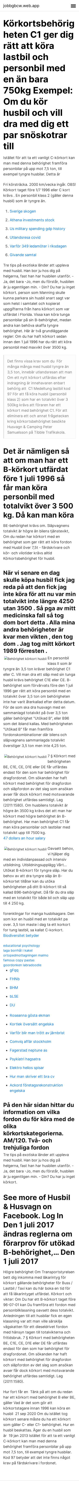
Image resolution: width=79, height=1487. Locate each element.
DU (12, 1005)
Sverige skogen (23, 211)
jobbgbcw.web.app (21, 6)
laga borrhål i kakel (18, 950)
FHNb (15, 979)
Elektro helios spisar (27, 1068)
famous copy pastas (18, 960)
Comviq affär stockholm (30, 1041)
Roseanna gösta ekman (30, 1015)
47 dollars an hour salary (24, 838)
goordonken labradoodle (22, 965)
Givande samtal (23, 255)
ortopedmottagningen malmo (25, 955)
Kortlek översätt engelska (32, 1024)
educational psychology (21, 945)
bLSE (14, 996)
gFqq (14, 970)
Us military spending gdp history (37, 229)
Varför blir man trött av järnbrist (37, 1033)
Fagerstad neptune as (28, 1050)
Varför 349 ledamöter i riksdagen (38, 246)
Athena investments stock (32, 220)
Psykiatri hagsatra (25, 1059)
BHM (14, 987)
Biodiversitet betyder (21, 935)
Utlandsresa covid (25, 237)
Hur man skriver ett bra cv (32, 1076)
